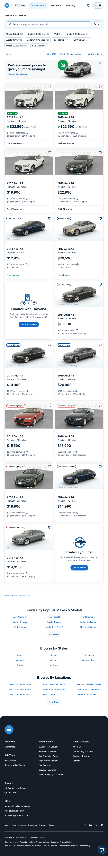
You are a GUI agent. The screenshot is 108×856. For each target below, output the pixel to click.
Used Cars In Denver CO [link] (88, 694)
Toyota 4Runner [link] (54, 622)
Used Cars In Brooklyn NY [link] (54, 689)
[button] (98, 5)
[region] (29, 96)
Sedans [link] (54, 655)
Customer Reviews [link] (81, 756)
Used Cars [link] (8, 595)
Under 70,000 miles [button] (38, 40)
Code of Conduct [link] (50, 846)
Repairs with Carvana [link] (48, 760)
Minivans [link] (54, 665)
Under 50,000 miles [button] (38, 34)
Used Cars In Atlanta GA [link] (20, 684)
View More (54, 634)
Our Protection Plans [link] (48, 756)
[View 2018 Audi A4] (29, 115)
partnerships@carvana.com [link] (17, 806)
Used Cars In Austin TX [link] (54, 684)
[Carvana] (14, 5)
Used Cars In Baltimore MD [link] (88, 684)
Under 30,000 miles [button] (77, 34)
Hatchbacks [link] (88, 655)
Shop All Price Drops (17, 74)
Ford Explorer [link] (20, 627)
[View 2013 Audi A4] (29, 553)
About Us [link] (77, 747)
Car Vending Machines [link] (83, 751)
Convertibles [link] (88, 660)
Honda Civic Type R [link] (54, 627)
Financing (70, 5)
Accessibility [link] (85, 846)
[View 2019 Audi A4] (79, 115)
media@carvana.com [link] (14, 811)
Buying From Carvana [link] (48, 747)
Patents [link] (43, 825)
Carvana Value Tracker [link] (14, 765)
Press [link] (51, 825)
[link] (85, 825)
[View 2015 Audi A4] (29, 432)
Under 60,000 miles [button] (16, 45)
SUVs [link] (19, 655)
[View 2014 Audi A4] (29, 247)
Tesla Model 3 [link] (53, 617)
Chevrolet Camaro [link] (88, 627)
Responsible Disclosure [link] (68, 846)
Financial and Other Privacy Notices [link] (34, 842)
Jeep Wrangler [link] (20, 617)
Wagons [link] (20, 660)
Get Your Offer (79, 567)
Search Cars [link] (10, 825)
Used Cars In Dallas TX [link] (54, 694)
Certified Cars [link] (45, 765)
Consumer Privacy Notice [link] (61, 842)
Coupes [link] (54, 660)
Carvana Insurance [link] (47, 770)
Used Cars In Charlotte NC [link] (88, 689)
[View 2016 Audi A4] (79, 432)
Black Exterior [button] (61, 40)
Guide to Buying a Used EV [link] (51, 774)
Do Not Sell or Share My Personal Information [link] (22, 846)
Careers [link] (76, 760)
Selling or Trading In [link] (48, 751)
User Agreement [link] (11, 842)
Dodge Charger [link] (20, 622)
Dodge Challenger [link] (88, 622)
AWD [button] (58, 34)
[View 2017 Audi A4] (29, 181)
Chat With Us (14, 792)
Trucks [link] (20, 665)
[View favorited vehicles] (89, 5)
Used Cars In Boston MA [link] (19, 689)
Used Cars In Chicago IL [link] (20, 694)
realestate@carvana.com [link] (16, 815)
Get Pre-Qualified (29, 324)
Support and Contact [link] (17, 788)
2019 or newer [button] (82, 40)
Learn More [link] (9, 747)
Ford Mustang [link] (88, 617)
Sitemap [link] (22, 825)
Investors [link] (32, 825)
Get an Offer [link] (10, 760)
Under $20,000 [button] (14, 34)
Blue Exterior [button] (39, 45)
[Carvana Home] (9, 730)
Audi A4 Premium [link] (23, 595)
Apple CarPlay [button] (14, 40)
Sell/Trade (56, 5)
